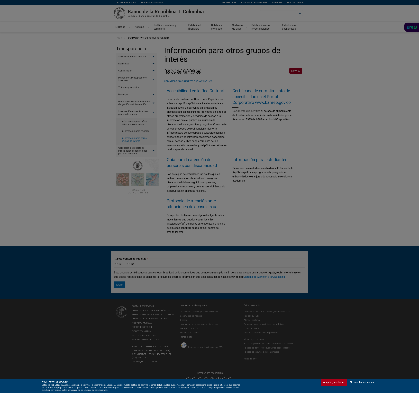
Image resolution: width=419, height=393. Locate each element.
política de (139, 385)
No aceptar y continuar (362, 382)
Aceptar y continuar (333, 382)
